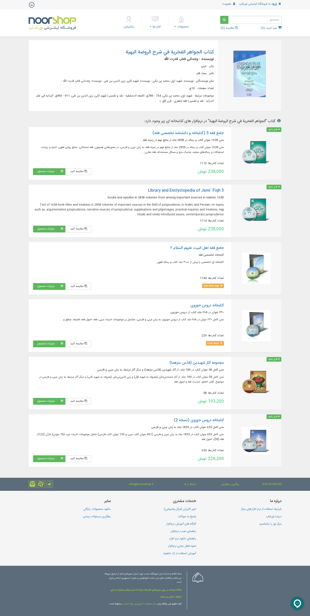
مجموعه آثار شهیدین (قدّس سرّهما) (197, 363)
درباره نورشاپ (274, 516)
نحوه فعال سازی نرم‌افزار (182, 546)
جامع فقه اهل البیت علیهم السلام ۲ (197, 248)
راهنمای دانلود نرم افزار (182, 538)
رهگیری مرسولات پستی (97, 516)
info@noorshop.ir (141, 484)
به (258, 4)
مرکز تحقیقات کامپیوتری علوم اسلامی (139, 604)
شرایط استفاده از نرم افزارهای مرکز (261, 509)
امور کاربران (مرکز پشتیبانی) (180, 509)
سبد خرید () (269, 28)
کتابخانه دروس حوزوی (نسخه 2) (199, 420)
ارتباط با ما (190, 484)
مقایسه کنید (77, 171)
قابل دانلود (273, 129)
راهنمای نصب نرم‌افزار (183, 531)
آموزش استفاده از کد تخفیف (179, 553)
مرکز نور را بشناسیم (271, 523)
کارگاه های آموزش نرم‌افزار (181, 523)
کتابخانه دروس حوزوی (207, 305)
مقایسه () (228, 28)
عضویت (227, 4)
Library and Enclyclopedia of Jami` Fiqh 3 (186, 190)
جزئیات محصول (46, 171)
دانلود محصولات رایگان (97, 509)
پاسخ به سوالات (187, 516)
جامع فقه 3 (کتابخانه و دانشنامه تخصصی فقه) (188, 133)
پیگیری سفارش (230, 484)
